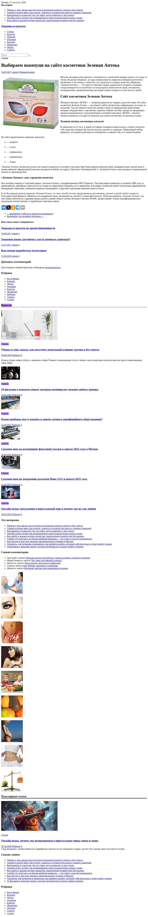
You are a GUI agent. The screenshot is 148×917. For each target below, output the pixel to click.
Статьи (10, 31)
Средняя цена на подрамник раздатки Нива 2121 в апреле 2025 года (44, 478)
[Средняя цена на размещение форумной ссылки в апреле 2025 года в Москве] (10, 438)
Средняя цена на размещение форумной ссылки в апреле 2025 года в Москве (49, 449)
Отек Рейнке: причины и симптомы (40, 565)
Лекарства (12, 44)
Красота (11, 34)
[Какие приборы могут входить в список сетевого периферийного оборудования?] (10, 408)
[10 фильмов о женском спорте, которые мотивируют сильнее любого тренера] (10, 379)
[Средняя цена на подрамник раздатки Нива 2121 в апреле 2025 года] (10, 468)
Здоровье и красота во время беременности (28, 228)
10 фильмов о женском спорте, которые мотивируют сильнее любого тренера (49, 389)
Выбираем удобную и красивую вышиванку (30, 213)
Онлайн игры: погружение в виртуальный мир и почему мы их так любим (48, 508)
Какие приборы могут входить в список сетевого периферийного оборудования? (51, 419)
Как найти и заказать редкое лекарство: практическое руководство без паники (45, 20)
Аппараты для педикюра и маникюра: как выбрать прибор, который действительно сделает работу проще (59, 544)
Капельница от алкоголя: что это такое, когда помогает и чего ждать (40, 15)
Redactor (16, 355)
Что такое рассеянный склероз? (46, 560)
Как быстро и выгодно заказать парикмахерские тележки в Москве (40, 541)
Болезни (11, 42)
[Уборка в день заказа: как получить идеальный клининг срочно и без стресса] (29, 339)
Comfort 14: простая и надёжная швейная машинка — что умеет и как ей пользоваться (49, 539)
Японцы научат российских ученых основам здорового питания (58, 558)
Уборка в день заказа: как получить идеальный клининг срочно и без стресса (45, 10)
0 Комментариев (26, 72)
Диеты (10, 47)
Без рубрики (13, 278)
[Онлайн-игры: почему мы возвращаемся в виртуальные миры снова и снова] (29, 830)
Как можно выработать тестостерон (23, 250)
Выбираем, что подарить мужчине (25, 216)
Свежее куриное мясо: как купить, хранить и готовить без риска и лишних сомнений (49, 12)
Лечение (11, 37)
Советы (10, 50)
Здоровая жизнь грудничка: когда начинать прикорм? (35, 239)
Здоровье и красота (13, 26)
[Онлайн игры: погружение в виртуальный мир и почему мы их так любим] (10, 498)
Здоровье (11, 39)
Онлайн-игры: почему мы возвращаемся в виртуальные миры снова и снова (44, 18)
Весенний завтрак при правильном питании (46, 568)
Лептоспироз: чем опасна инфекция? (42, 563)
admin (15, 72)
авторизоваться (52, 267)
